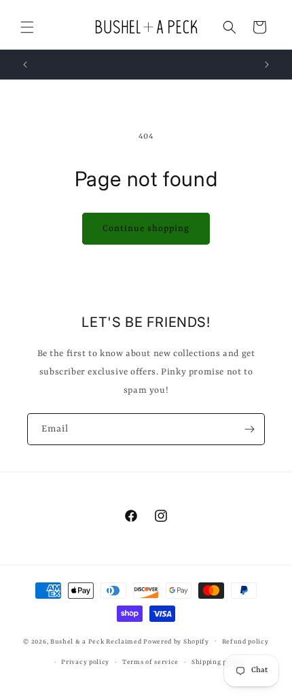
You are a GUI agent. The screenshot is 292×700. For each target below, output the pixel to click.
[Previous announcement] (25, 65)
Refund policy (245, 642)
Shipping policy (217, 662)
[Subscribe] (249, 429)
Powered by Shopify (176, 641)
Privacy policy (85, 662)
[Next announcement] (267, 65)
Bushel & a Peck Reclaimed (96, 641)
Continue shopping (146, 229)
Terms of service (150, 662)
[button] (27, 27)
